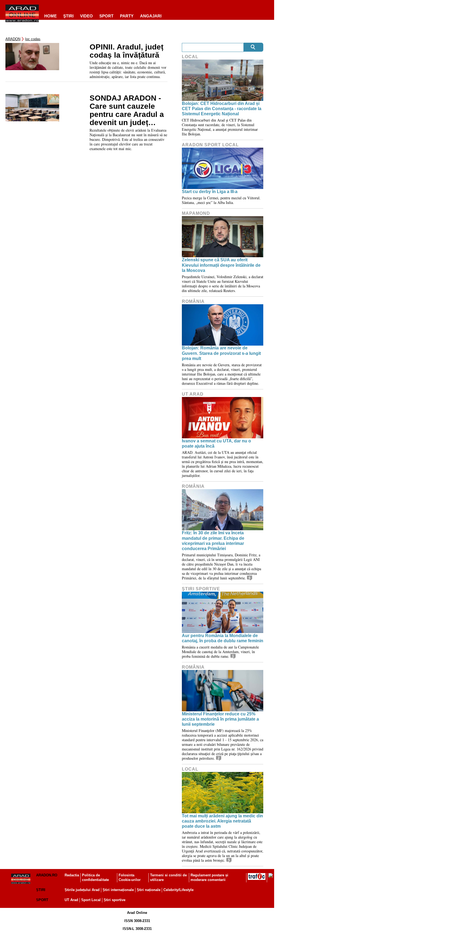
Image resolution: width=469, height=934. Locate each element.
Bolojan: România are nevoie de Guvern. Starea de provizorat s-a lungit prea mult (221, 353)
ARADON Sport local (210, 144)
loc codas (32, 39)
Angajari (150, 16)
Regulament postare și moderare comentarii (209, 877)
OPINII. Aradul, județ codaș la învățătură (126, 51)
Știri (40, 890)
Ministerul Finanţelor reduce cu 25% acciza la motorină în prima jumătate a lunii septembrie (220, 719)
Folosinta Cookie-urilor (130, 877)
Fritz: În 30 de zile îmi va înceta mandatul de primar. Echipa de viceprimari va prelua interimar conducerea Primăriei (213, 540)
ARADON (12, 39)
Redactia (72, 875)
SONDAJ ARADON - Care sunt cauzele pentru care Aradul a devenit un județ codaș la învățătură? (127, 110)
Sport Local (91, 900)
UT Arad (193, 394)
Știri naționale (148, 890)
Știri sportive (114, 900)
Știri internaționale (118, 890)
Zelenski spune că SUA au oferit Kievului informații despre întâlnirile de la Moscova (221, 264)
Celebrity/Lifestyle (178, 890)
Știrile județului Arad (82, 890)
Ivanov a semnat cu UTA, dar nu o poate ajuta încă (216, 443)
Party (127, 16)
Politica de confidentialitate (95, 877)
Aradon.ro (46, 875)
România (193, 301)
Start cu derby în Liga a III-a (209, 191)
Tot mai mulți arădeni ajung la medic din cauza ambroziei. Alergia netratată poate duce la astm (222, 821)
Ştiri (68, 16)
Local (190, 56)
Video (86, 16)
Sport (106, 16)
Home (50, 16)
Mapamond (196, 213)
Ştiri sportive (201, 589)
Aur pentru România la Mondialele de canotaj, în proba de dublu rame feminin (222, 638)
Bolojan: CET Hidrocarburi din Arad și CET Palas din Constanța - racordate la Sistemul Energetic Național (221, 108)
